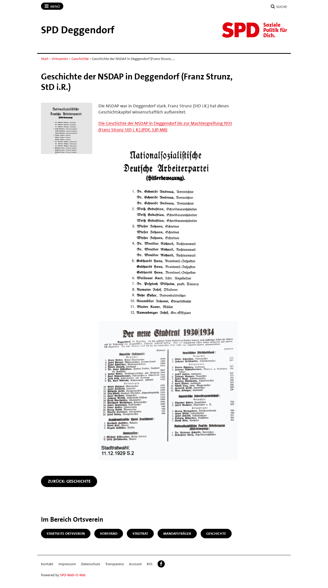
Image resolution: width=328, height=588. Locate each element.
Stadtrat (140, 533)
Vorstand (108, 533)
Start (44, 58)
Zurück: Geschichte (69, 481)
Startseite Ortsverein (66, 533)
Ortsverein (60, 58)
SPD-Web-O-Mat (73, 575)
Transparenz (114, 564)
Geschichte (80, 58)
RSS (149, 564)
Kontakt (47, 564)
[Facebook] (161, 564)
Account (135, 564)
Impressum (67, 564)
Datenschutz (90, 564)
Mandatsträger (177, 533)
